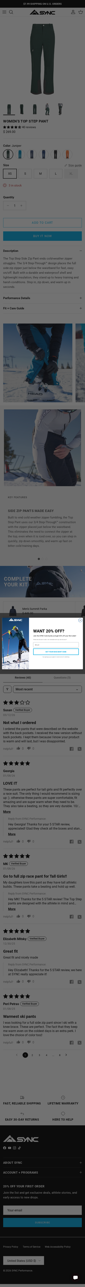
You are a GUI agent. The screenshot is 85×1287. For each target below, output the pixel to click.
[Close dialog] (80, 620)
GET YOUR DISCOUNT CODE (55, 652)
